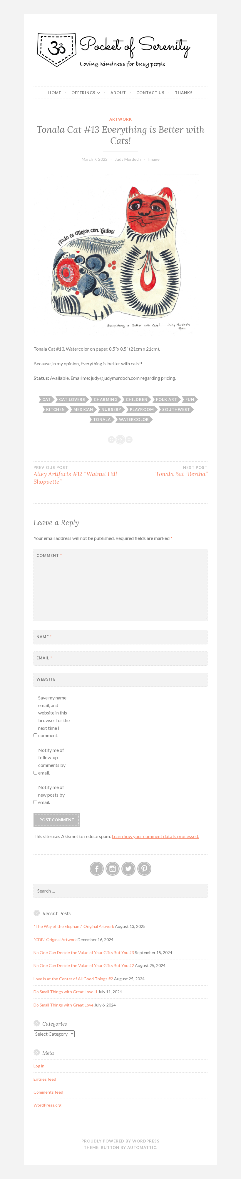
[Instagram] (113, 869)
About (118, 92)
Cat (46, 399)
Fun (189, 399)
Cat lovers (72, 399)
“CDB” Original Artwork (55, 939)
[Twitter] (128, 869)
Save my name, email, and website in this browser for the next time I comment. (54, 716)
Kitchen (55, 409)
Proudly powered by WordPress (120, 1141)
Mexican (83, 409)
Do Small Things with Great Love (63, 1004)
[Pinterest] (144, 869)
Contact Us (150, 92)
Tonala (102, 419)
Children (137, 399)
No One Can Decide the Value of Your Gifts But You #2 (84, 965)
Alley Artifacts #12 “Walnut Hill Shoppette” (75, 475)
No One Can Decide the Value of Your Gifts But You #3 (84, 952)
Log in (39, 1065)
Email (44, 658)
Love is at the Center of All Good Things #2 (73, 978)
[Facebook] (97, 869)
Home (54, 92)
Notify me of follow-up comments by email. (52, 761)
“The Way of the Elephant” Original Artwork (74, 926)
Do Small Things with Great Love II (65, 991)
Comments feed (48, 1092)
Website (46, 679)
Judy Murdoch (128, 159)
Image (154, 159)
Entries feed (45, 1079)
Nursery (111, 409)
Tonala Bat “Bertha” (181, 471)
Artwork (120, 119)
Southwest (176, 409)
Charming (106, 399)
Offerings (83, 92)
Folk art (166, 399)
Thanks (184, 92)
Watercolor (134, 419)
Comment (49, 555)
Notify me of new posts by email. (51, 794)
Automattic (141, 1147)
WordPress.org (47, 1104)
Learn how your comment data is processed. (155, 836)
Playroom (142, 409)
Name (44, 636)
